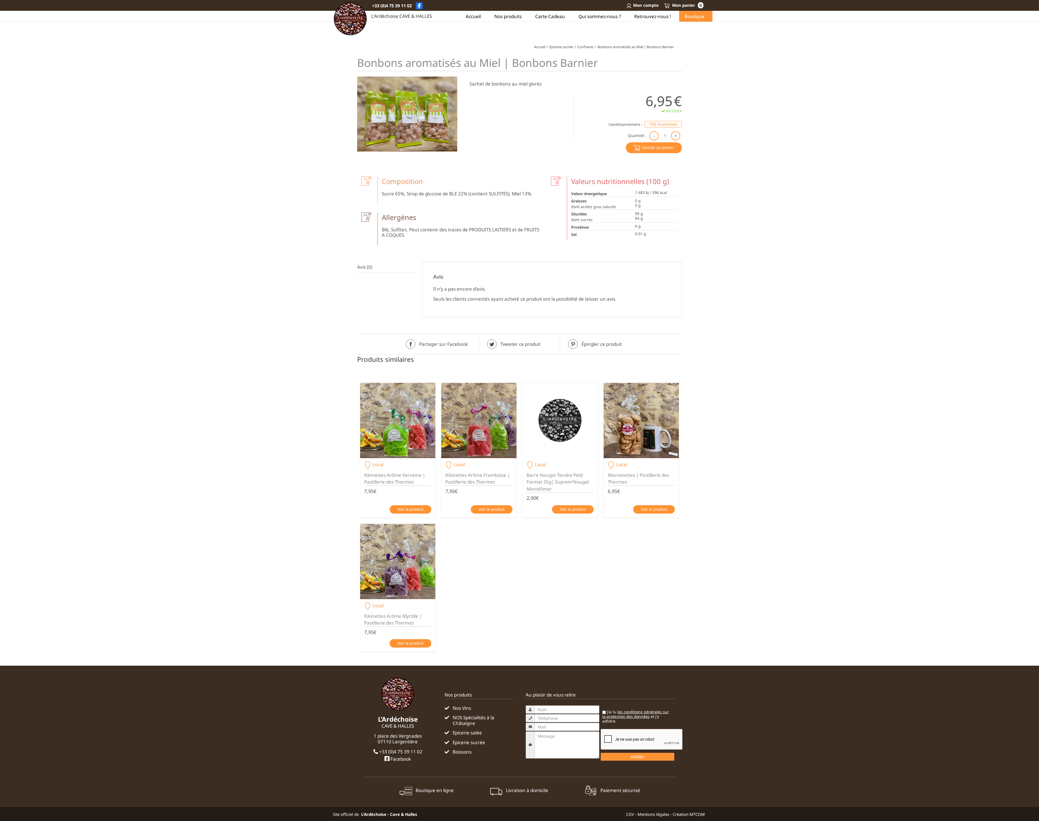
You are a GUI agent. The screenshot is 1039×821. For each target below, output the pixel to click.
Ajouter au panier (658, 147)
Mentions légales (653, 814)
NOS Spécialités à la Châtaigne (473, 720)
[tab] (387, 267)
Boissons (462, 752)
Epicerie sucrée (469, 742)
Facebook (400, 759)
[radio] (663, 124)
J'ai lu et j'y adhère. (635, 717)
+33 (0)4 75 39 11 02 (392, 6)
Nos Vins (462, 708)
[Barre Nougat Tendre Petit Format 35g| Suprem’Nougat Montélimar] (560, 420)
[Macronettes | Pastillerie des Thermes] (641, 420)
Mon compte (646, 5)
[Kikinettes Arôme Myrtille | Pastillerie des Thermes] (397, 561)
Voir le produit (410, 509)
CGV (630, 814)
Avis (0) (364, 267)
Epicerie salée (467, 732)
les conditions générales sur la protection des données (635, 714)
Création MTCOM (689, 814)
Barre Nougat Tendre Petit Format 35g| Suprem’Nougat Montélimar (558, 482)
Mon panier (686, 5)
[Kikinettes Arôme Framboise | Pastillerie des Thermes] (479, 420)
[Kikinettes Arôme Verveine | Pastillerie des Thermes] (397, 420)
